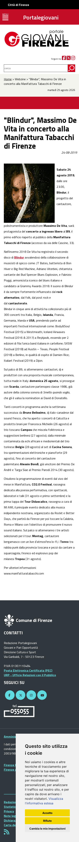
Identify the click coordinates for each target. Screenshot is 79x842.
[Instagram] (73, 59)
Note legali (11, 816)
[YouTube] (41, 695)
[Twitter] (69, 59)
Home (8, 79)
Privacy (9, 811)
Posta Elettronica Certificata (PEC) (28, 670)
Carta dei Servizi (15, 825)
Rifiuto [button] (47, 820)
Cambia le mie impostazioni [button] (47, 828)
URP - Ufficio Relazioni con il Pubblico (30, 675)
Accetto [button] (47, 812)
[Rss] (6, 833)
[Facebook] (64, 59)
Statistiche (11, 806)
